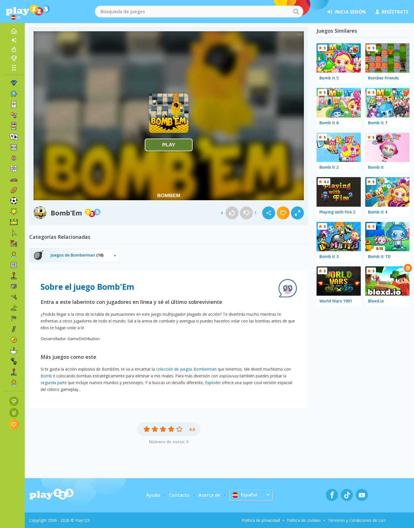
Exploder (213, 382)
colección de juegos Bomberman (186, 369)
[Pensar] (14, 158)
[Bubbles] (14, 115)
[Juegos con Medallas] (14, 412)
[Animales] (14, 361)
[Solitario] (14, 136)
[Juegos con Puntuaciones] (14, 401)
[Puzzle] (14, 93)
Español (249, 495)
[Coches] (14, 179)
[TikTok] (347, 495)
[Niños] (14, 254)
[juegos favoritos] (14, 424)
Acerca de (209, 495)
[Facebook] (332, 495)
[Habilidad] (14, 329)
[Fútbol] (14, 200)
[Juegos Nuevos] (14, 40)
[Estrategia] (14, 222)
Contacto (179, 495)
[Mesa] (14, 286)
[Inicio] (14, 31)
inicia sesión (350, 12)
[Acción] (14, 297)
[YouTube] (362, 495)
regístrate (395, 12)
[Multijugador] (14, 372)
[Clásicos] (14, 307)
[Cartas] (14, 126)
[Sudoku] (14, 168)
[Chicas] (14, 382)
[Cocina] (14, 350)
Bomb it (48, 375)
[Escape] (14, 233)
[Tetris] (14, 243)
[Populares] (14, 49)
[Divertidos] (14, 211)
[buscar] (296, 11)
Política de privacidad (261, 520)
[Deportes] (14, 190)
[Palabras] (14, 265)
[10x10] (14, 147)
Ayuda (153, 495)
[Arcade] (14, 275)
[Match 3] (14, 83)
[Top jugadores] (14, 58)
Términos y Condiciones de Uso (357, 520)
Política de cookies (304, 520)
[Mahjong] (14, 104)
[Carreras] (14, 318)
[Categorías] (14, 67)
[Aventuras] (14, 340)
